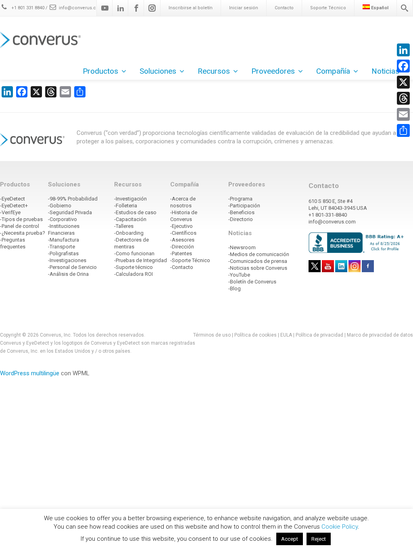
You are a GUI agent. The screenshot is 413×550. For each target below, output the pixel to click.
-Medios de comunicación (258, 254)
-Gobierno (59, 206)
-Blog (234, 288)
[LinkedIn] (403, 50)
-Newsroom (242, 247)
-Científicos (183, 233)
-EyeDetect (12, 199)
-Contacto (181, 267)
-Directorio (240, 219)
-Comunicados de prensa (257, 261)
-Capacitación (130, 219)
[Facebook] (136, 8)
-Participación (244, 206)
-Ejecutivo (181, 226)
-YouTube (239, 275)
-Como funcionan (134, 253)
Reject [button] (318, 539)
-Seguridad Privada (70, 212)
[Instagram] (152, 8)
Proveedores (273, 71)
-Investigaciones (67, 260)
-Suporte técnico (133, 267)
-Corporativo (62, 219)
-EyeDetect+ (14, 206)
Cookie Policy (339, 526)
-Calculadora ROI (133, 274)
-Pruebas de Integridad (140, 260)
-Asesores (182, 240)
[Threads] (403, 98)
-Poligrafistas (63, 253)
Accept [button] (289, 539)
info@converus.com (81, 7)
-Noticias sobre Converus (257, 268)
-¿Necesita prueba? (22, 233)
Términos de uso (212, 335)
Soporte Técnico (328, 7)
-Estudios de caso (135, 212)
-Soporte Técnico (190, 260)
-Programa (240, 199)
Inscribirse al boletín (191, 7)
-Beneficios (241, 212)
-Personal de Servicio (72, 267)
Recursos (214, 71)
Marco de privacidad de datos (380, 335)
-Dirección (182, 247)
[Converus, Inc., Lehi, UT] (358, 242)
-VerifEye (10, 212)
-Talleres (123, 226)
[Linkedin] (121, 8)
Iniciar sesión (243, 7)
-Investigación (130, 199)
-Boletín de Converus (252, 282)
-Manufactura (63, 240)
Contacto (284, 7)
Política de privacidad (320, 335)
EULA (286, 335)
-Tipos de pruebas (21, 219)
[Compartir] (403, 130)
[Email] (403, 114)
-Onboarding (129, 233)
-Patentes (181, 253)
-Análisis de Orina (68, 274)
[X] (403, 82)
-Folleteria (125, 206)
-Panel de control (19, 226)
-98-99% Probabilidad (73, 199)
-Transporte (61, 247)
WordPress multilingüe (29, 373)
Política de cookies (255, 335)
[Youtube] (105, 8)
